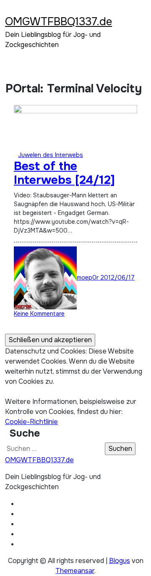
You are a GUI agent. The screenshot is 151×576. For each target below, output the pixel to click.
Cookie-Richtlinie (31, 421)
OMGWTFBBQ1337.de (58, 22)
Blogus (119, 560)
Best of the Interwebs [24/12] (64, 173)
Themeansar (74, 570)
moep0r (88, 277)
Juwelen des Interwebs (50, 155)
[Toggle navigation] (10, 10)
